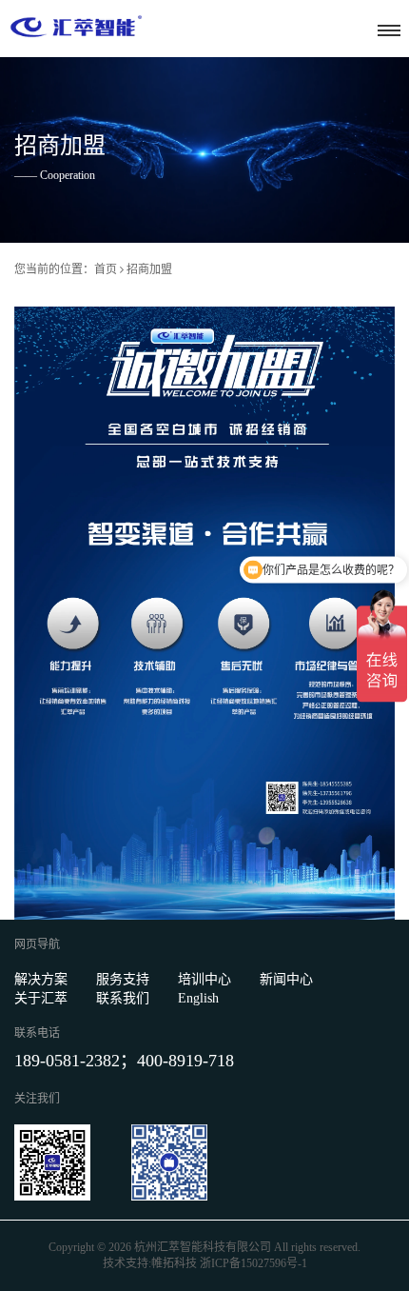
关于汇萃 (41, 998)
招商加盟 (149, 269)
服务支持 (122, 979)
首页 (105, 269)
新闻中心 (286, 979)
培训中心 (204, 979)
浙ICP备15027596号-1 (253, 1263)
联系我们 (122, 998)
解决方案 (41, 979)
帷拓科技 (174, 1263)
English (198, 998)
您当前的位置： (54, 269)
